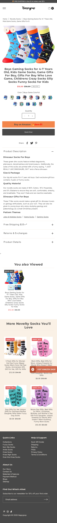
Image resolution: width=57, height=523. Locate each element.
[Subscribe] (46, 499)
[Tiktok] (11, 512)
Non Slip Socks (9, 447)
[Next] (13, 30)
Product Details (12, 242)
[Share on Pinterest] (36, 143)
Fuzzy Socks (8, 445)
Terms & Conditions (39, 455)
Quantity (28, 111)
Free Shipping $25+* (15, 224)
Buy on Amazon (28, 124)
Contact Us (7, 472)
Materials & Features (11, 474)
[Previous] (6, 30)
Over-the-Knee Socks (11, 457)
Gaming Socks (43, 217)
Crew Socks (7, 452)
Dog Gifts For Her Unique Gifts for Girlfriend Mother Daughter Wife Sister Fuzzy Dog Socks (15, 412)
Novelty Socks (15, 19)
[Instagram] (8, 512)
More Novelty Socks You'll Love (28, 325)
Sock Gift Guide (37, 442)
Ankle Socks (8, 450)
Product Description (15, 151)
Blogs (5, 479)
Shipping (34, 445)
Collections (7, 442)
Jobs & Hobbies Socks (12, 217)
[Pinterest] (4, 512)
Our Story (7, 469)
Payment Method (9, 477)
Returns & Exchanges (15, 233)
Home (5, 19)
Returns (34, 447)
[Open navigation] (4, 8)
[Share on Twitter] (32, 143)
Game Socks (29, 217)
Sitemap (6, 482)
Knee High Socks (10, 455)
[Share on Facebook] (27, 143)
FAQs (33, 450)
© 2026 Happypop (19, 515)
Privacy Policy (36, 452)
